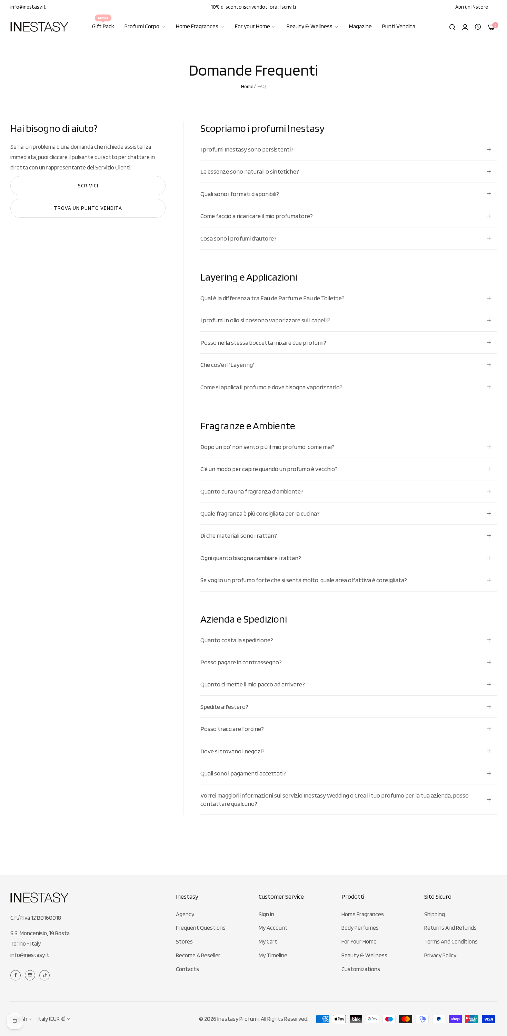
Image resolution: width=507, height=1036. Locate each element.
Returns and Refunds (450, 927)
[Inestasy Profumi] (39, 27)
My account (273, 927)
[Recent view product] (478, 26)
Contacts (187, 969)
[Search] (452, 26)
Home (247, 86)
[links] (16, 975)
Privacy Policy (440, 955)
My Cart (268, 941)
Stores (184, 941)
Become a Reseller (198, 955)
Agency (185, 914)
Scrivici (88, 186)
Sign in (266, 914)
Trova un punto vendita (88, 208)
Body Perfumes (360, 927)
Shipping (434, 914)
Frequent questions (201, 927)
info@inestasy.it (29, 954)
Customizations (360, 969)
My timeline (273, 955)
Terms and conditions (451, 941)
